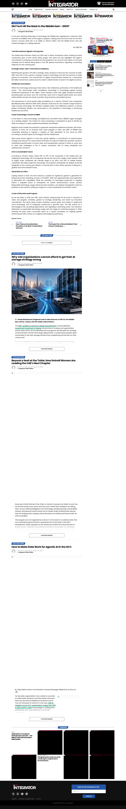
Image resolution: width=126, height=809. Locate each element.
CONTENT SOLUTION (51, 9)
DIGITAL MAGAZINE (81, 9)
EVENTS (62, 9)
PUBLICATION (38, 9)
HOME (30, 9)
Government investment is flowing (28, 328)
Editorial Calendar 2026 (26, 799)
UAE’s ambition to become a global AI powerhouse (37, 326)
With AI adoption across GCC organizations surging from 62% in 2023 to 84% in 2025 (35, 705)
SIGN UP (89, 796)
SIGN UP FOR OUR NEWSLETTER (89, 787)
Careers (14, 799)
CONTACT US (93, 9)
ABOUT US (70, 9)
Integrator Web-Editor (26, 31)
